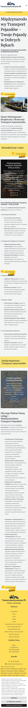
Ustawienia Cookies (14, 701)
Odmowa (14, 698)
